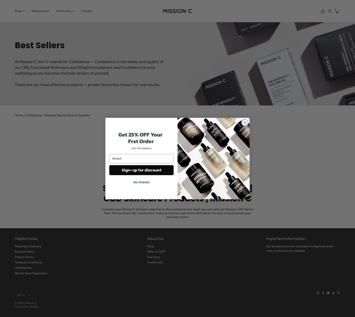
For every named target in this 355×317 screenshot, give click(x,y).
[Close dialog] (245, 122)
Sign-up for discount (141, 170)
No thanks (141, 182)
